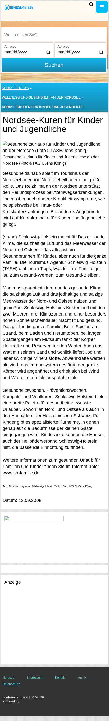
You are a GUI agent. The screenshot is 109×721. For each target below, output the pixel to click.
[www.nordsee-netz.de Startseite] (19, 7)
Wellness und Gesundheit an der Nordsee (41, 97)
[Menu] (102, 7)
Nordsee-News (15, 88)
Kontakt (60, 677)
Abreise (63, 46)
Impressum (34, 677)
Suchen (54, 65)
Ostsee (65, 301)
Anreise (10, 46)
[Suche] (91, 4)
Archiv (82, 677)
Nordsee (8, 677)
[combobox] (54, 35)
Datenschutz (11, 684)
